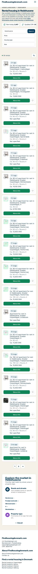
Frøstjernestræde (11, 501)
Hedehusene (22, 7)
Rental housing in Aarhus (10, 564)
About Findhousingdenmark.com (12, 553)
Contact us (5, 555)
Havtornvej (9, 498)
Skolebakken (9, 509)
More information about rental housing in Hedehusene (17, 19)
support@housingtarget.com (11, 545)
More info (16, 78)
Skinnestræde (10, 503)
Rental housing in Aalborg (10, 568)
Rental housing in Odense (10, 566)
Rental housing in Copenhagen (12, 562)
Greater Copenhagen (9, 7)
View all (20, 523)
